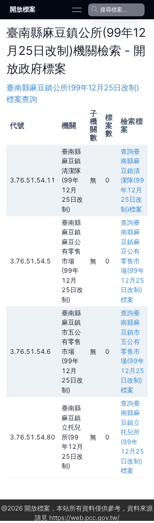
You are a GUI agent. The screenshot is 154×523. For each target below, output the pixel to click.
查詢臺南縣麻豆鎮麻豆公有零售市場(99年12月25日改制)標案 (132, 261)
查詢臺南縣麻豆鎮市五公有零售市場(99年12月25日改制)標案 (132, 351)
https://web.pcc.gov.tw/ (84, 518)
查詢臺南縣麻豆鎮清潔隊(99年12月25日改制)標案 (132, 180)
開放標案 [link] (23, 9)
